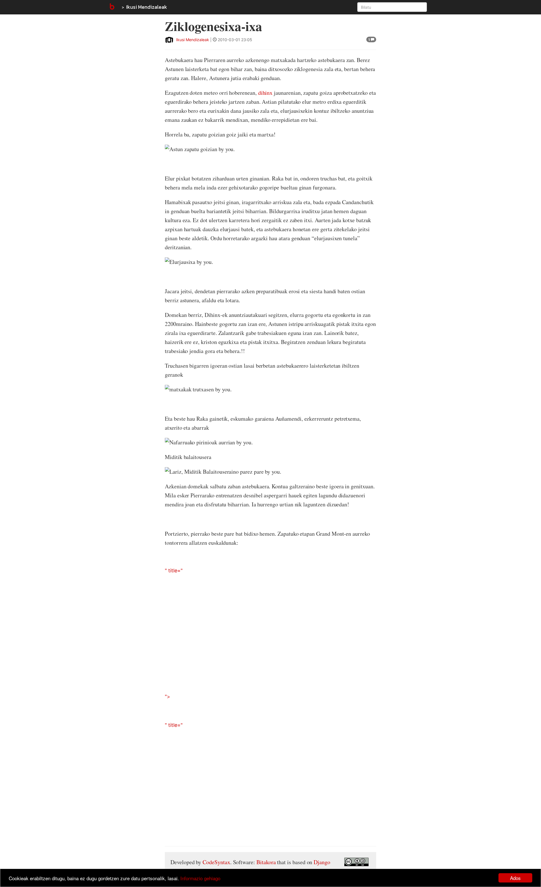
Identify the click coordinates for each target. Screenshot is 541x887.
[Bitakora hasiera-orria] (111, 7)
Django (322, 862)
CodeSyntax (216, 862)
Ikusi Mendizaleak (146, 7)
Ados (515, 877)
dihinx (265, 92)
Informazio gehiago (200, 878)
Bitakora (266, 862)
